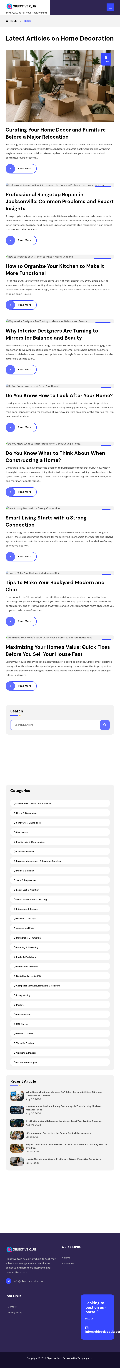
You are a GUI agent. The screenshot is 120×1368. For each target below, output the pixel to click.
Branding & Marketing (27, 947)
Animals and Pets (25, 928)
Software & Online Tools (28, 822)
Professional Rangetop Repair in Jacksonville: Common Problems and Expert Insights (60, 201)
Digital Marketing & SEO (28, 976)
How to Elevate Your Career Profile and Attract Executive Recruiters (63, 1159)
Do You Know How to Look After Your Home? (59, 395)
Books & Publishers (26, 957)
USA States (22, 1024)
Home (13, 21)
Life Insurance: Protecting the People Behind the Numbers (58, 1133)
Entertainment (24, 1014)
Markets (20, 1004)
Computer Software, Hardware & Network (38, 985)
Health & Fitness (24, 1033)
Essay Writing (23, 995)
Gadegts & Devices (26, 1052)
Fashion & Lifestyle (26, 918)
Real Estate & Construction (30, 842)
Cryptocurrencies (25, 851)
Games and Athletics (27, 966)
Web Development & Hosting (31, 899)
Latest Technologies (26, 1062)
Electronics (22, 832)
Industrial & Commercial (28, 937)
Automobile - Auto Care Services (33, 803)
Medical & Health (25, 870)
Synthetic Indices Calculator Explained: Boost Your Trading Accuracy (64, 1121)
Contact (12, 1306)
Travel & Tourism (25, 1043)
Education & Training (27, 909)
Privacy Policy (15, 1312)
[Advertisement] (60, 761)
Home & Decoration (26, 813)
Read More (24, 168)
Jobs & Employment (27, 880)
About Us (69, 1263)
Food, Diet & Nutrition (27, 889)
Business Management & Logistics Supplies (38, 861)
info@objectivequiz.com (28, 1281)
